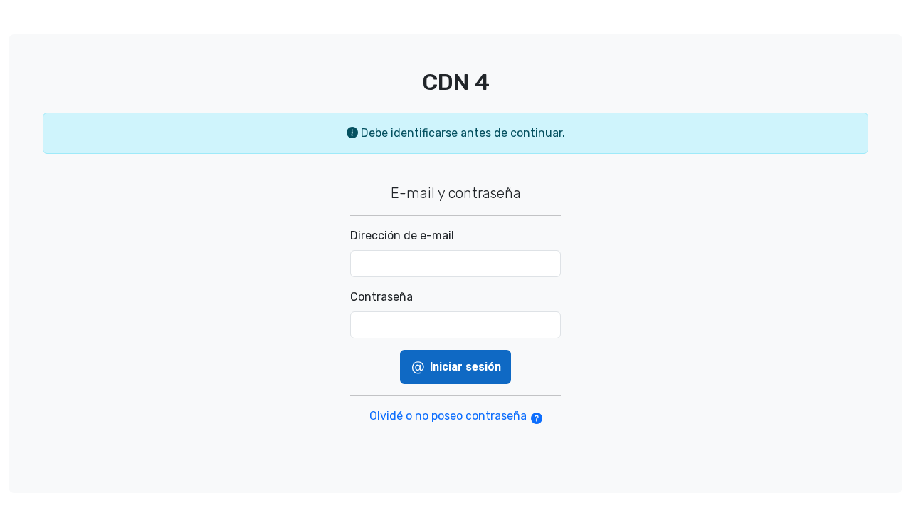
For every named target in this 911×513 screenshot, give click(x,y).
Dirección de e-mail (402, 235)
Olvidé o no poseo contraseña (448, 416)
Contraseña (381, 297)
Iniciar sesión (464, 366)
